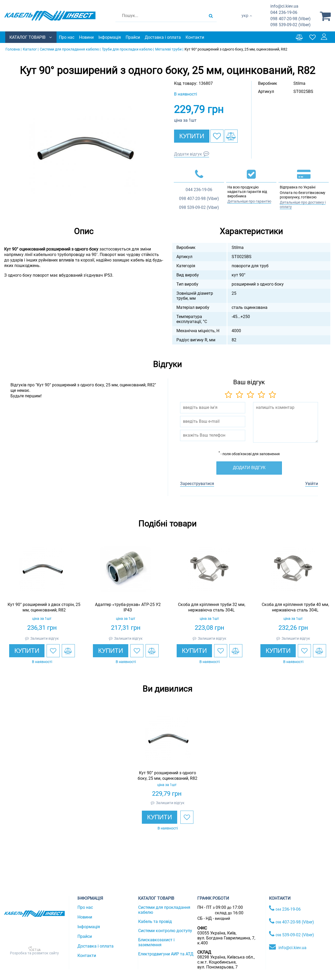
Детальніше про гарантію (249, 201)
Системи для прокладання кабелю (164, 910)
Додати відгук (188, 154)
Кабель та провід (155, 921)
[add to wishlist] (217, 136)
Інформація (109, 37)
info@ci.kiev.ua (292, 947)
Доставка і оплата (163, 37)
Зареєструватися (197, 483)
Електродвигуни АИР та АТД (165, 953)
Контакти (195, 37)
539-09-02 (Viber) (290, 24)
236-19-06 (283, 12)
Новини (86, 37)
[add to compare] (231, 136)
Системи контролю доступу (165, 930)
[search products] (211, 15)
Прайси (133, 37)
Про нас (66, 37)
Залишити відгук (44, 638)
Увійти (311, 483)
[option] (84, 148)
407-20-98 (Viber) (290, 18)
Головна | (13, 49)
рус (245, 21)
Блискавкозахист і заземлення (156, 942)
